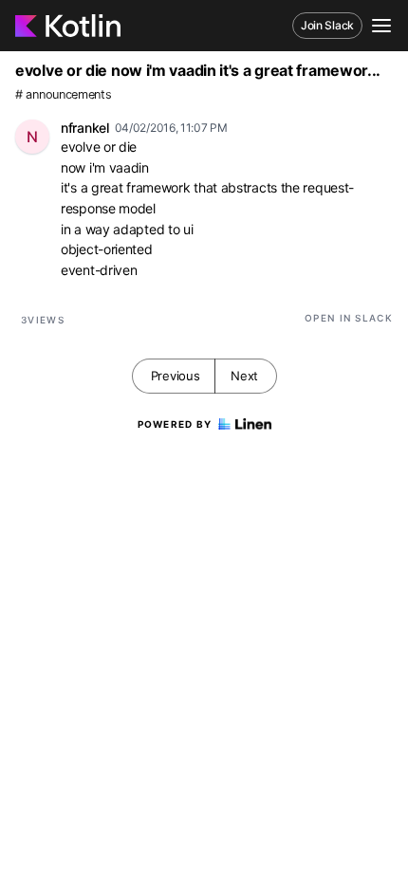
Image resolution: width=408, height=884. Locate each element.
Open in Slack (349, 317)
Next (244, 375)
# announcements (63, 94)
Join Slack (327, 25)
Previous (175, 375)
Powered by (175, 424)
